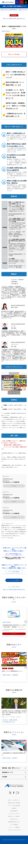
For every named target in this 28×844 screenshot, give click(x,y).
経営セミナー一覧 (22, 9)
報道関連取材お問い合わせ (14, 821)
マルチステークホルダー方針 (14, 829)
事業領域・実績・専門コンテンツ (11, 768)
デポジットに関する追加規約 (14, 805)
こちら (16, 427)
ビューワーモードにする (14, 373)
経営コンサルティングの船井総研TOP (9, 9)
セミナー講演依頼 (14, 824)
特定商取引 (14, 808)
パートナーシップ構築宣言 (14, 827)
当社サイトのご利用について (14, 800)
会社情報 (4, 776)
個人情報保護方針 (14, 810)
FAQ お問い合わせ (14, 819)
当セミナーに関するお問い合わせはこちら (14, 18)
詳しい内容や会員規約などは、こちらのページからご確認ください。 (14, 554)
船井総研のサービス (7, 772)
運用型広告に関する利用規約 (14, 802)
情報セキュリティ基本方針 (14, 816)
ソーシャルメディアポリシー (14, 813)
